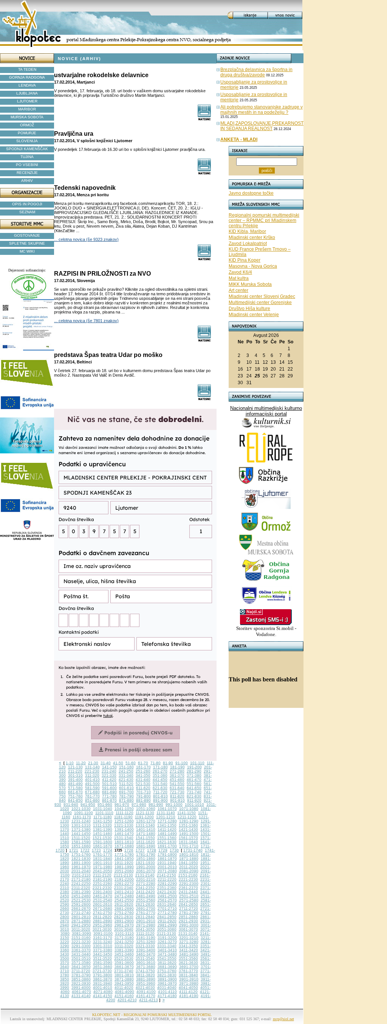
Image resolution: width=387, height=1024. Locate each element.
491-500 (92, 784)
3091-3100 (103, 933)
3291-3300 (81, 946)
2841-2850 (166, 917)
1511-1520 (80, 838)
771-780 (109, 796)
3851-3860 (81, 979)
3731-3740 (123, 971)
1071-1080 (188, 809)
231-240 (109, 771)
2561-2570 (167, 900)
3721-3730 (102, 971)
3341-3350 (188, 946)
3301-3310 (102, 946)
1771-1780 (124, 854)
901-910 (177, 800)
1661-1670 (102, 846)
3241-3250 (124, 942)
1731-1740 (193, 850)
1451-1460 (102, 834)
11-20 (81, 763)
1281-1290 (188, 821)
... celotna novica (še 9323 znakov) (86, 239)
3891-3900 (167, 979)
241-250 (126, 771)
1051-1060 (145, 809)
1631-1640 (188, 842)
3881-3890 (145, 979)
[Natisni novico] (204, 118)
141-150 (109, 767)
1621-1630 (166, 842)
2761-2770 (145, 913)
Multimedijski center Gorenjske (260, 302)
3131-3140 (188, 933)
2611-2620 (124, 904)
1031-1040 (102, 809)
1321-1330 (123, 825)
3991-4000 (81, 987)
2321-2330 (102, 888)
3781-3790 (81, 975)
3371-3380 (102, 950)
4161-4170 (145, 996)
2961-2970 (124, 925)
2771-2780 (167, 913)
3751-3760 (166, 971)
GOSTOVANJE (27, 235)
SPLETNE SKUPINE (27, 243)
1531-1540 (123, 838)
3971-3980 (188, 983)
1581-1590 (81, 842)
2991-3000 (188, 925)
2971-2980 (145, 925)
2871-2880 (81, 921)
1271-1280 (167, 821)
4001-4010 (102, 987)
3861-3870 (102, 979)
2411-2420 (145, 892)
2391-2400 (102, 892)
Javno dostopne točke (251, 193)
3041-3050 (145, 929)
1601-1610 (124, 842)
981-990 (156, 804)
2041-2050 (102, 871)
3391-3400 (145, 950)
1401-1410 (145, 829)
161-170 (143, 767)
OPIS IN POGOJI (27, 204)
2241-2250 (81, 883)
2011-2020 (188, 867)
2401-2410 (124, 892)
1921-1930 (145, 863)
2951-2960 (102, 925)
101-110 (197, 763)
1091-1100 (83, 813)
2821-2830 (123, 917)
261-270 (160, 771)
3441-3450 (102, 954)
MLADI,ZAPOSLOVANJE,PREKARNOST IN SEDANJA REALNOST (261, 126)
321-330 (109, 775)
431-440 (143, 779)
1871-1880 (188, 858)
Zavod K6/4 (240, 272)
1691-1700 (167, 846)
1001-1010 (194, 804)
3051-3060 (166, 929)
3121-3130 (166, 933)
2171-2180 (81, 879)
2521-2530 (81, 900)
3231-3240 (102, 942)
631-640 (177, 788)
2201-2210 (145, 879)
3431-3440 (81, 954)
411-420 (109, 779)
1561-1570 (188, 838)
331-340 (126, 775)
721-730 (177, 792)
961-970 (122, 804)
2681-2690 (124, 908)
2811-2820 (102, 917)
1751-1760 (81, 854)
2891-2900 (124, 921)
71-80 (155, 763)
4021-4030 (145, 987)
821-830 (194, 796)
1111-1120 (124, 813)
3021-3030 (102, 929)
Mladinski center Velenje (254, 314)
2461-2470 (102, 896)
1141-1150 (186, 813)
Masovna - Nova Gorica (253, 266)
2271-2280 (145, 883)
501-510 (109, 784)
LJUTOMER (27, 101)
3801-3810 (124, 975)
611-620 (143, 788)
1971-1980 (102, 867)
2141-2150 (166, 875)
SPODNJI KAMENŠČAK (27, 149)
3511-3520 (102, 958)
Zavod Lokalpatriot (248, 243)
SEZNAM (27, 212)
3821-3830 (166, 975)
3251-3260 (145, 942)
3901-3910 (188, 979)
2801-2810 (81, 917)
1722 (85, 850)
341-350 (143, 775)
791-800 (143, 796)
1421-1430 (188, 829)
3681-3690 (167, 967)
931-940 (70, 804)
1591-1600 (102, 842)
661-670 (75, 792)
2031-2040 (81, 871)
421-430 (126, 779)
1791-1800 (167, 854)
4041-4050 (188, 987)
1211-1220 (187, 817)
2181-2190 (102, 879)
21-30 (93, 763)
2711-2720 (188, 908)
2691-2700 (145, 908)
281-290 (194, 771)
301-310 (75, 775)
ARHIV (27, 180)
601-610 (126, 788)
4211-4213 (148, 1000)
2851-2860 (188, 917)
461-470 (194, 779)
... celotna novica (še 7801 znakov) (86, 320)
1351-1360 (188, 825)
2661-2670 (81, 908)
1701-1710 (188, 846)
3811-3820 (145, 975)
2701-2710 (167, 908)
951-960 (105, 804)
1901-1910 (102, 863)
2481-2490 (145, 896)
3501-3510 (81, 958)
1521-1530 (102, 838)
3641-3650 (81, 967)
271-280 (177, 771)
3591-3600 (124, 962)
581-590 (92, 788)
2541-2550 (124, 900)
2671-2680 (102, 908)
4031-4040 (166, 987)
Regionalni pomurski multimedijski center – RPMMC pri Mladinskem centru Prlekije (264, 220)
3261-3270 (167, 942)
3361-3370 (81, 950)
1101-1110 (104, 813)
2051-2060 (124, 871)
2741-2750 (102, 913)
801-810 (160, 796)
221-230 (92, 771)
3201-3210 (188, 938)
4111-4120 (188, 992)
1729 (162, 850)
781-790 (126, 796)
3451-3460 (124, 954)
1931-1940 (166, 863)
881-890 (143, 800)
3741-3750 (145, 971)
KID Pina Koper (244, 260)
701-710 (143, 792)
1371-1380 (81, 829)
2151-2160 (188, 875)
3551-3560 (188, 958)
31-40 (106, 763)
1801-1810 (188, 854)
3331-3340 (166, 946)
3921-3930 (81, 983)
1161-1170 (82, 817)
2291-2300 (188, 883)
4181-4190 (188, 996)
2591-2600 (81, 904)
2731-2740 (81, 913)
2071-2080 (167, 871)
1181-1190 (123, 817)
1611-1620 (145, 842)
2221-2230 (188, 879)
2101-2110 (81, 875)
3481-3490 (188, 954)
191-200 (194, 767)
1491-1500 (188, 834)
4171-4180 (167, 996)
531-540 (160, 784)
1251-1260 (124, 821)
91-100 (181, 763)
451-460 (177, 779)
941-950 (87, 804)
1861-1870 (167, 858)
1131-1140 (165, 813)
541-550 (177, 784)
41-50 (118, 763)
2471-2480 (124, 896)
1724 (107, 850)
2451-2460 (81, 896)
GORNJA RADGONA (27, 77)
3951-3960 (145, 983)
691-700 (126, 792)
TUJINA (27, 157)
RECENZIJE (27, 173)
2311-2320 (80, 888)
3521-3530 (123, 958)
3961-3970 (167, 983)
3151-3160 (81, 938)
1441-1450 (81, 834)
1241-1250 (102, 821)
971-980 (139, 804)
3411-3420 (188, 950)
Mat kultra (239, 278)
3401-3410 (167, 950)
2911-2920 (167, 921)
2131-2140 (145, 875)
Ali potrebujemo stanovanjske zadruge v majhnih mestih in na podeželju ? (261, 109)
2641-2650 (188, 904)
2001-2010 (167, 867)
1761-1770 (102, 854)
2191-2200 (124, 879)
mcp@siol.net (283, 1019)
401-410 (92, 779)
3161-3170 (102, 938)
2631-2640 (166, 904)
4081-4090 (124, 992)
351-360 (160, 775)
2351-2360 (166, 888)
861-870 (109, 800)
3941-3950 (124, 983)
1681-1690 (145, 846)
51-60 (130, 763)
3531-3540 (145, 958)
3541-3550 (166, 958)
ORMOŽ (27, 125)
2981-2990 (167, 925)
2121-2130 (123, 875)
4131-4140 (81, 996)
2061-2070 (145, 871)
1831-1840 (102, 858)
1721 (73, 850)
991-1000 (174, 804)
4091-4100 (146, 992)
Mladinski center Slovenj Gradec (262, 296)
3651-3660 (102, 967)
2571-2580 (188, 900)
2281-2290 (167, 883)
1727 (140, 850)
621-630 (160, 788)
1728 (151, 850)
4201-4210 (127, 1000)
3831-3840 (188, 975)
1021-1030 (81, 809)
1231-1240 (81, 821)
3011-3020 (80, 929)
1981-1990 (124, 867)
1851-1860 (145, 858)
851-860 (92, 800)
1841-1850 (124, 858)
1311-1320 (102, 825)
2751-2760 (124, 913)
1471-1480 (145, 834)
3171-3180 (124, 938)
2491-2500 (167, 896)
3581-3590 (102, 962)
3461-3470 (145, 954)
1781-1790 (145, 854)
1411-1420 (167, 829)
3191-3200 (167, 938)
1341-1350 (166, 825)
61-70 (143, 763)
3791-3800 (102, 975)
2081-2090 (188, 871)
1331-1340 (145, 825)
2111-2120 (102, 875)
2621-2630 (145, 904)
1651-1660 (81, 846)
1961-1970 (81, 867)
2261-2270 (124, 883)
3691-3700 (188, 967)
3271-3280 (188, 942)
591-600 (109, 788)
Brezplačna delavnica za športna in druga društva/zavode (256, 72)
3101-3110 (124, 933)
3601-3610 (145, 962)
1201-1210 (165, 817)
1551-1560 (166, 838)
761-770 (92, 796)
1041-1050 (124, 809)
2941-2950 (81, 925)
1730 (174, 850)
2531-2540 (102, 900)
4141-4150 (102, 996)
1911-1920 (124, 863)
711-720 (160, 792)
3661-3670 (124, 967)
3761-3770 (188, 971)
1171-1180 (102, 817)
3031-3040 (123, 929)
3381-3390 (124, 950)
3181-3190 (145, 938)
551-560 (194, 784)
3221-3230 (81, 942)
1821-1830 (81, 858)
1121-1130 (145, 813)
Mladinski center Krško (252, 237)
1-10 (70, 763)
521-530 (143, 784)
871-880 (126, 800)
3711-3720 (80, 971)
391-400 (75, 779)
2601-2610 (102, 904)
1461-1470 (124, 834)
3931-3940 (102, 983)
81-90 (168, 763)
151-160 (126, 767)
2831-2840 (145, 917)
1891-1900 (81, 863)
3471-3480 (167, 954)
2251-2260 (102, 883)
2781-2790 (188, 913)
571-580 (75, 788)
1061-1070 (167, 809)
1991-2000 (145, 867)
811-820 (177, 796)
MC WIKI (27, 251)
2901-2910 (145, 921)
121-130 (75, 767)
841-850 (75, 800)
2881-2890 (102, 921)
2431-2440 (188, 892)
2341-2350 (145, 888)
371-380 (194, 775)
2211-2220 (167, 879)
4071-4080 (103, 992)
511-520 (126, 784)
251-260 (143, 771)
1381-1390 (102, 829)
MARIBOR (27, 109)
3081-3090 (81, 933)
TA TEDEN (27, 69)
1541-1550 (145, 838)
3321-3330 (145, 946)
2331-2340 (123, 888)
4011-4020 (124, 987)
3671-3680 (145, 967)
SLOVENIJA (27, 141)
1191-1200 (144, 817)
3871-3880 (124, 979)
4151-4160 (124, 996)
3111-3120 (145, 933)
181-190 (177, 767)
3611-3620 (167, 962)
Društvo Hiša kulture (249, 308)
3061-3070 (188, 929)
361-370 (177, 775)
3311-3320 (124, 946)
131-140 (92, 767)
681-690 (109, 792)
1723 (96, 850)
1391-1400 (124, 829)
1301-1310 (81, 825)
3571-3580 (81, 962)
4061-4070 (81, 992)
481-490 (75, 784)
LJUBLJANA (27, 93)
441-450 (160, 779)
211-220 (75, 771)
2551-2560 (145, 900)
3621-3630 (188, 962)
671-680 (92, 792)
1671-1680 (124, 846)
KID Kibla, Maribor (247, 231)
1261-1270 (145, 821)
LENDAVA (27, 85)
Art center (238, 290)
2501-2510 (188, 896)
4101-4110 (167, 992)
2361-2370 (188, 888)
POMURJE (27, 133)
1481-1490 (167, 834)
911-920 (194, 800)
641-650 (194, 788)
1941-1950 (188, 863)
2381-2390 (81, 892)
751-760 (75, 796)
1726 (128, 850)
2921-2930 (188, 921)
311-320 (92, 775)
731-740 (194, 792)
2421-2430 (166, 892)
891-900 (160, 800)
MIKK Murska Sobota (250, 284)
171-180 (160, 767)
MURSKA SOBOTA (27, 117)
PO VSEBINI (27, 165)
